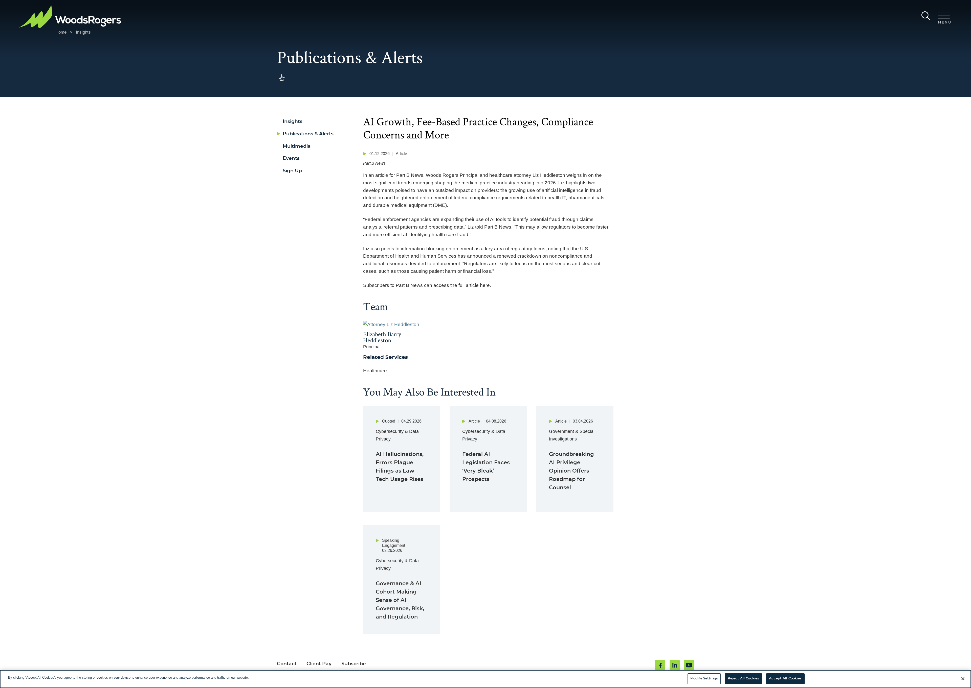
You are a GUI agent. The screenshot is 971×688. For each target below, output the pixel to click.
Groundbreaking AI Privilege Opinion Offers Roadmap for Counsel (571, 471)
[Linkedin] (675, 665)
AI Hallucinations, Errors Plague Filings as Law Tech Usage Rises (400, 467)
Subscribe (353, 663)
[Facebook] (660, 665)
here (485, 285)
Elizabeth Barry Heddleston (382, 337)
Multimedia (297, 146)
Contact (287, 663)
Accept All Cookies (785, 678)
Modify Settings (704, 678)
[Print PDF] (282, 81)
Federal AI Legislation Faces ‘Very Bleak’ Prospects (486, 467)
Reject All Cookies (743, 678)
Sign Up (292, 170)
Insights (83, 32)
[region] (485, 679)
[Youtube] (689, 665)
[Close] (962, 678)
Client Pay (319, 663)
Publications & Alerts (308, 134)
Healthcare (375, 370)
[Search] (925, 15)
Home (61, 32)
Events (291, 158)
